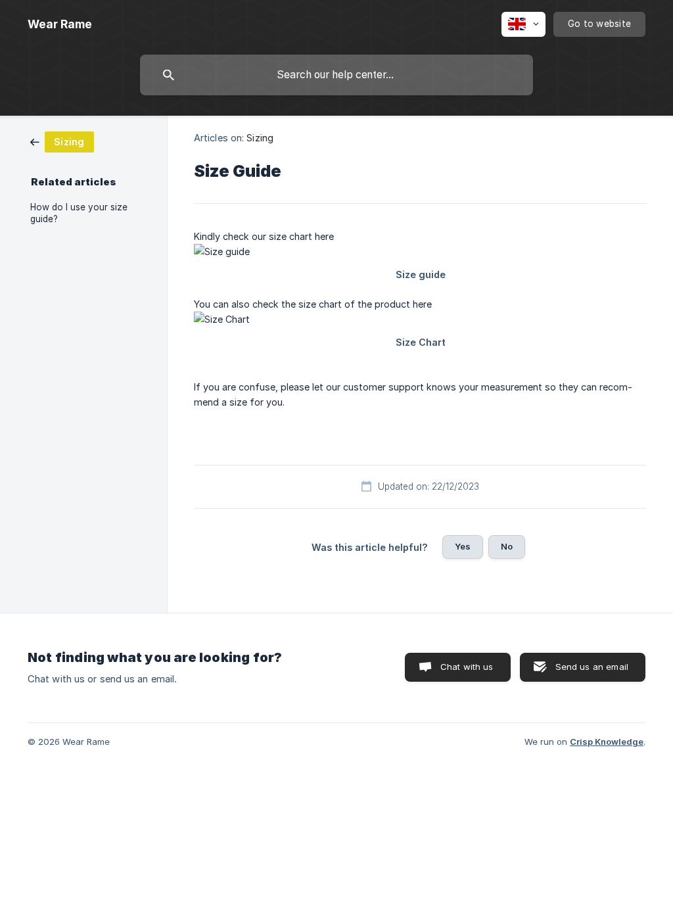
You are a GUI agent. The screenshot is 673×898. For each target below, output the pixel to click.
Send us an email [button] (591, 666)
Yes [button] (463, 546)
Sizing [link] (259, 137)
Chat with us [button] (467, 666)
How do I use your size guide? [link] (79, 213)
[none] (60, 24)
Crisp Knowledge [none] (606, 741)
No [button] (507, 546)
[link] (62, 141)
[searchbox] (336, 75)
